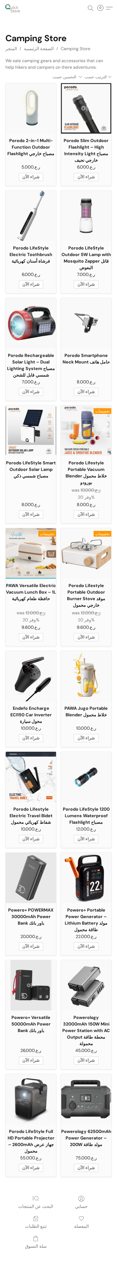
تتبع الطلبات (36, 1226)
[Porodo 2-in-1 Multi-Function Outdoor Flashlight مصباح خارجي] (31, 108)
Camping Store (75, 49)
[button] (13, 8)
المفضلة (81, 1226)
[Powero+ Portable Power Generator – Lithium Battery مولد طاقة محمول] (86, 878)
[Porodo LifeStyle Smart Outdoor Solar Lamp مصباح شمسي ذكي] (31, 430)
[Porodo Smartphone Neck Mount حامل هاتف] (86, 323)
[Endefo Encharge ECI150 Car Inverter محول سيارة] (31, 676)
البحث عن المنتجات (35, 1206)
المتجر (11, 49)
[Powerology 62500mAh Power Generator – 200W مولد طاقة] (86, 1099)
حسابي (81, 1206)
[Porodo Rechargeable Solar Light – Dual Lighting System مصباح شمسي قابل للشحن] (31, 323)
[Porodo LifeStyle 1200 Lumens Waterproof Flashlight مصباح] (86, 777)
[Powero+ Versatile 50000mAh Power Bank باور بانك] (31, 985)
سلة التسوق (36, 1246)
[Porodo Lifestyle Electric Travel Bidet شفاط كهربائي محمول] (31, 777)
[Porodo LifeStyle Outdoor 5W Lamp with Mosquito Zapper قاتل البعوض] (86, 216)
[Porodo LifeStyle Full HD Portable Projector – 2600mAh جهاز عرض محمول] (31, 1099)
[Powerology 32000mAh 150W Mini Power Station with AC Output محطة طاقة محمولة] (86, 985)
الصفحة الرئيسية (39, 49)
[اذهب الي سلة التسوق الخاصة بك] (102, 8)
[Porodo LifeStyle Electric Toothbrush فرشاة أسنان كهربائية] (31, 216)
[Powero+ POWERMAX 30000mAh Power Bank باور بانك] (31, 878)
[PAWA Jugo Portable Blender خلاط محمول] (86, 676)
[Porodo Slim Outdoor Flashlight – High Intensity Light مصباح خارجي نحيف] (86, 108)
